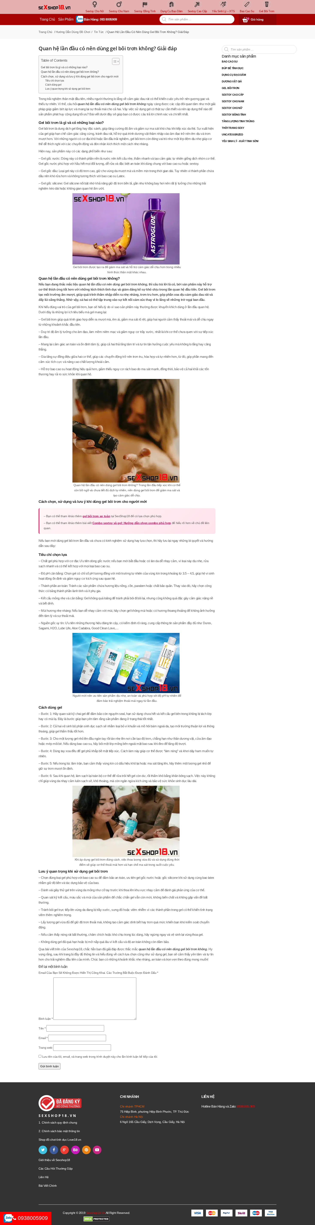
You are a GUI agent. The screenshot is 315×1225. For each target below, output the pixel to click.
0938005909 (32, 1218)
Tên (42, 1028)
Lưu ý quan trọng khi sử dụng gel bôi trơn (67, 88)
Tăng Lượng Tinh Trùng (238, 121)
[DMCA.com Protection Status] (97, 1218)
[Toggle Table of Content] (113, 61)
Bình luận (45, 1018)
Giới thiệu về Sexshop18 (54, 1160)
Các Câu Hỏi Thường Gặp (55, 1168)
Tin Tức (99, 32)
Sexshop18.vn (95, 1213)
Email (43, 1038)
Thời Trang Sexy (233, 127)
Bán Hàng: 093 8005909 (100, 19)
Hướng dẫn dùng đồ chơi (73, 32)
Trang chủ (45, 32)
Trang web (45, 1047)
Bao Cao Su (230, 61)
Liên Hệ (44, 1177)
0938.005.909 (246, 1106)
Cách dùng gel (53, 84)
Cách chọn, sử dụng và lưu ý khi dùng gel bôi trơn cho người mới (79, 76)
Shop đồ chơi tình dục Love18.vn (60, 1139)
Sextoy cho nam (233, 101)
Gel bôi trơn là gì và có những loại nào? (64, 67)
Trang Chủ (47, 19)
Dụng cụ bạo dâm (234, 74)
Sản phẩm (66, 19)
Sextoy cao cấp (233, 94)
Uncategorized (232, 134)
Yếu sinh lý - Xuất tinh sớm (240, 141)
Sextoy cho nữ (232, 108)
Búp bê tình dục (233, 68)
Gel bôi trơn (230, 88)
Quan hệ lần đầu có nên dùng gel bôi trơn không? (70, 71)
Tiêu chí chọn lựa (54, 80)
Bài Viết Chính (48, 1185)
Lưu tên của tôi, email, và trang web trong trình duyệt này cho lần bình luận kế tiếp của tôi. (100, 1056)
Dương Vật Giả (232, 81)
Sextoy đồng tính (234, 114)
